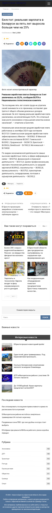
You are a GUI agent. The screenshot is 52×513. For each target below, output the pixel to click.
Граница (5, 479)
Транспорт (6, 459)
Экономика (7, 14)
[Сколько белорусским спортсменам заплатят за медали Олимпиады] (7, 368)
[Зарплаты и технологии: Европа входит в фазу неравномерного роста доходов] (14, 269)
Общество (5, 474)
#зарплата (20, 183)
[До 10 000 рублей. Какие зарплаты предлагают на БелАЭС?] (7, 388)
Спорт (4, 483)
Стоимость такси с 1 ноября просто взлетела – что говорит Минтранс (39, 209)
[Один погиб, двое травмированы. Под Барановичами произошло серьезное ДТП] (7, 357)
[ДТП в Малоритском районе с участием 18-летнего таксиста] (7, 378)
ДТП (3, 454)
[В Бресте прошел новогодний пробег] (7, 347)
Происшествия (7, 469)
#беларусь (10, 183)
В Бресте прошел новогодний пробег (29, 344)
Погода (4, 464)
